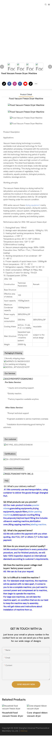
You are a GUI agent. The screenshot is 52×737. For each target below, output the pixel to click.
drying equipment (32, 205)
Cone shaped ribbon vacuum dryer (31, 714)
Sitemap (23, 731)
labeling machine (38, 524)
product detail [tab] (26, 94)
